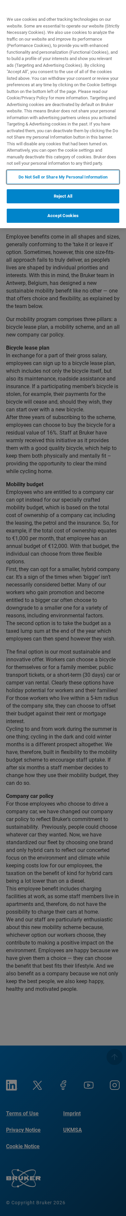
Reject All (63, 196)
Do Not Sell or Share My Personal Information (63, 177)
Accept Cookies (63, 215)
